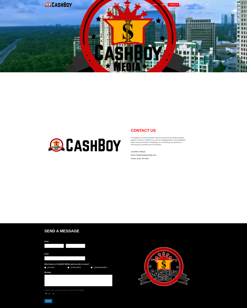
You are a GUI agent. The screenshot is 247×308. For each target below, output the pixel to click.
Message (47, 272)
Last (67, 249)
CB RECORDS (75, 267)
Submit (48, 301)
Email (46, 254)
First (45, 249)
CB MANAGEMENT (100, 267)
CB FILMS (50, 267)
